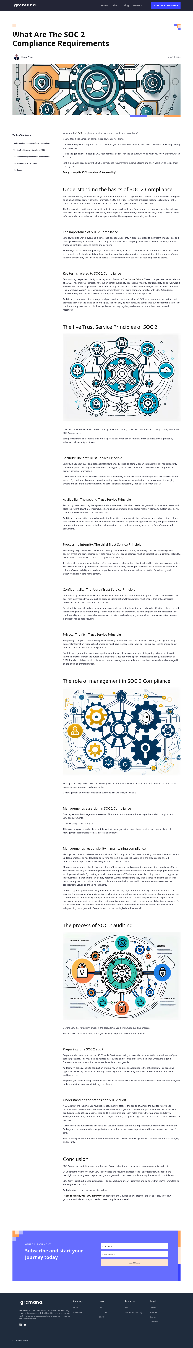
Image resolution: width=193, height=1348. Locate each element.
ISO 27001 (103, 1312)
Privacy (153, 1317)
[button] (138, 5)
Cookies (153, 1312)
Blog (126, 5)
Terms (153, 1307)
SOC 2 (79, 133)
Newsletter (78, 1312)
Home (104, 5)
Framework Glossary (133, 1312)
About (115, 5)
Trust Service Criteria (133, 279)
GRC (101, 1307)
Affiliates (154, 1321)
